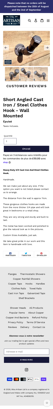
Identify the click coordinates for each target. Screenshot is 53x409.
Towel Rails (35, 288)
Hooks (28, 283)
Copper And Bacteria (17, 317)
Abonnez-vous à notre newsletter (26, 336)
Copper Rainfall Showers (26, 279)
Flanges (12, 274)
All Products (36, 308)
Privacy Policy (15, 322)
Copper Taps (15, 283)
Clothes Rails (18, 288)
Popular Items (17, 312)
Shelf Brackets (26, 298)
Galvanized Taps (36, 293)
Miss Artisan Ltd (18, 389)
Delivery (24, 327)
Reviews (12, 327)
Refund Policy (39, 317)
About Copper (36, 312)
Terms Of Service (36, 322)
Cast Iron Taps (16, 293)
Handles (40, 283)
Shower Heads (18, 308)
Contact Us (39, 327)
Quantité (8, 136)
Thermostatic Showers (32, 274)
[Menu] (48, 20)
